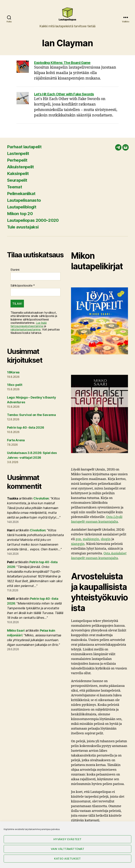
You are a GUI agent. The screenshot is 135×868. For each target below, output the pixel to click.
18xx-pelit (14, 385)
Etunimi (15, 269)
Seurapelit (17, 180)
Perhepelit (17, 160)
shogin (106, 539)
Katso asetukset (67, 858)
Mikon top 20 (20, 213)
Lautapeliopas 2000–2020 (33, 220)
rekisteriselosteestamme (26, 329)
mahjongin (91, 539)
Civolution (41, 498)
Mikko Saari (16, 630)
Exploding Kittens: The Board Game (62, 63)
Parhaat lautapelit (24, 146)
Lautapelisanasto (24, 200)
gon (78, 539)
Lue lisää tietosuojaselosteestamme (29, 324)
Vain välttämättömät (67, 849)
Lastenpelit (18, 153)
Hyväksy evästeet (67, 839)
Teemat (14, 186)
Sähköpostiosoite (23, 285)
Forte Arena (16, 440)
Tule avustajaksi (22, 227)
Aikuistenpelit (20, 166)
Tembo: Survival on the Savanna (31, 415)
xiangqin (78, 544)
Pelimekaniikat (21, 193)
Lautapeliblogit (21, 206)
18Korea (13, 372)
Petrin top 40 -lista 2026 (25, 427)
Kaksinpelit (18, 173)
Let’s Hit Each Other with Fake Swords (64, 94)
